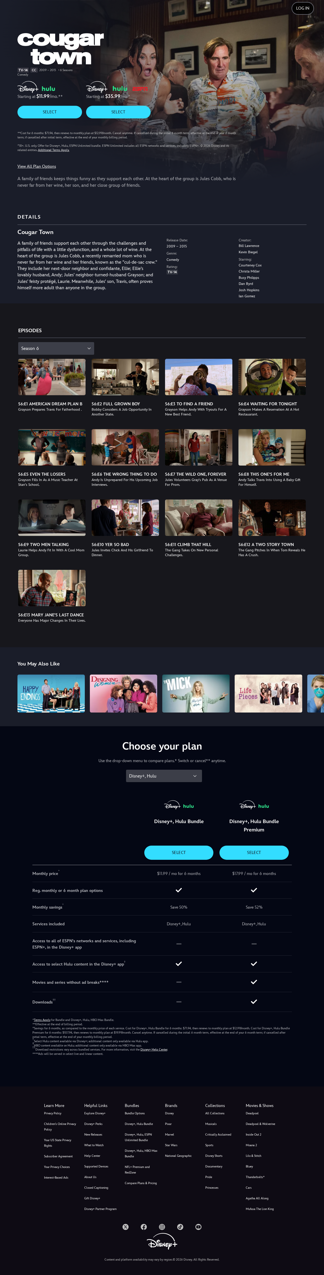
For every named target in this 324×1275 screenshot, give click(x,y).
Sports (209, 1145)
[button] (101, 1106)
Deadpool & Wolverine (260, 1124)
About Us (90, 1177)
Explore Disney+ (95, 1113)
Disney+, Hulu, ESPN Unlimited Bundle (138, 1137)
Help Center (92, 1156)
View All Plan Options (36, 166)
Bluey (249, 1166)
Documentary (213, 1166)
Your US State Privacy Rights (57, 1142)
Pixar (168, 1124)
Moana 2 (251, 1145)
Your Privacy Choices (57, 1167)
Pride (208, 1177)
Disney (169, 1113)
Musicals (211, 1124)
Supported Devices (96, 1166)
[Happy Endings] (51, 694)
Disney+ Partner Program (100, 1209)
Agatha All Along (257, 1198)
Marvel (169, 1134)
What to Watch (94, 1145)
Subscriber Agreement (58, 1156)
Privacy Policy (52, 1113)
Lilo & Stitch (253, 1156)
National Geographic (178, 1156)
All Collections (215, 1113)
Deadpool (252, 1113)
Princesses (211, 1187)
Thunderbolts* (255, 1177)
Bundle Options (135, 1113)
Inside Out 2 (253, 1134)
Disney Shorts (213, 1156)
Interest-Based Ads (56, 1177)
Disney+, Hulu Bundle (139, 1124)
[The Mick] (196, 694)
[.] (126, 1227)
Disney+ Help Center (153, 1049)
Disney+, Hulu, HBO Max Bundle (141, 1153)
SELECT (50, 112)
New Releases (93, 1134)
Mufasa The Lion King (260, 1209)
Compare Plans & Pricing (141, 1183)
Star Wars (171, 1145)
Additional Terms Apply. (53, 150)
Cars (249, 1187)
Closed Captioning (96, 1187)
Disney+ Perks (93, 1124)
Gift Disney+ (92, 1198)
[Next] (314, 693)
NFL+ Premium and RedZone (137, 1169)
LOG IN (302, 8)
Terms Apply (42, 1020)
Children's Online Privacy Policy (60, 1126)
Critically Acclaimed (218, 1134)
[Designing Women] (123, 694)
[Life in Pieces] (268, 694)
